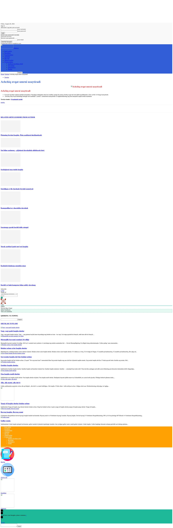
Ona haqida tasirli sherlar (10, 374)
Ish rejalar (11, 66)
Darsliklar (7, 53)
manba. (3, 102)
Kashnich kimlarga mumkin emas (13, 266)
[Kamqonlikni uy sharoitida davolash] (10, 204)
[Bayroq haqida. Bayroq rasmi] (10, 408)
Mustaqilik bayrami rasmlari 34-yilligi (15, 340)
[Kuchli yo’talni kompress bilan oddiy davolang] (10, 281)
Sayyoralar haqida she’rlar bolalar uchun (16, 357)
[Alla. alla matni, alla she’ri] (9, 379)
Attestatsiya (11, 67)
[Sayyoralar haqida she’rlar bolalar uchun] (13, 353)
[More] (30, 109)
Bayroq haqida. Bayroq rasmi (12, 412)
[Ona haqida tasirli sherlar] (8, 370)
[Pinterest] (17, 108)
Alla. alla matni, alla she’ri (10, 383)
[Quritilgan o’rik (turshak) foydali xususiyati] (10, 185)
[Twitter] (10, 108)
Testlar (10, 69)
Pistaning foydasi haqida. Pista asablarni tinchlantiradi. (21, 135)
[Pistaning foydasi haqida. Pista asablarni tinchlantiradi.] (10, 131)
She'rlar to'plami (9, 323)
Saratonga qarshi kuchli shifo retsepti (14, 227)
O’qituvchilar (8, 62)
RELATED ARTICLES (9, 117)
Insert (19, 526)
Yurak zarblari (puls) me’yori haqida (14, 247)
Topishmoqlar (8, 55)
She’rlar (6, 58)
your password (21, 31)
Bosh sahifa (8, 51)
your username (21, 29)
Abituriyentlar (8, 60)
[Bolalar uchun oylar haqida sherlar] (11, 345)
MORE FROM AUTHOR (26, 117)
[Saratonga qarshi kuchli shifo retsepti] (10, 224)
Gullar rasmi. (6, 421)
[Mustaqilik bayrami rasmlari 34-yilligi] (12, 336)
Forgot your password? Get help (10, 35)
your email (20, 39)
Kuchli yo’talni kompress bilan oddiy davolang (18, 285)
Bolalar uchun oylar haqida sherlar (14, 348)
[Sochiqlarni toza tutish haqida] (10, 166)
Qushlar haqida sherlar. (9, 365)
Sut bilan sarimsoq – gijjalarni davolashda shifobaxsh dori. (23, 150)
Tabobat (7, 74)
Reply (3, 522)
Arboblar (7, 57)
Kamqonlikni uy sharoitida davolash (14, 208)
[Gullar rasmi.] (5, 417)
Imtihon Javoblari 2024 (15, 64)
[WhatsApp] (23, 108)
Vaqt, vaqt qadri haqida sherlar (12, 331)
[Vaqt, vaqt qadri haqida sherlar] (10, 327)
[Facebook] (4, 108)
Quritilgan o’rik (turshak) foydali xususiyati (17, 189)
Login (2, 290)
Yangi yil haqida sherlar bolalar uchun (15, 403)
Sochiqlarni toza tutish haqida (12, 169)
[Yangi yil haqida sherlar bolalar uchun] (7, 400)
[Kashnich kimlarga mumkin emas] (10, 262)
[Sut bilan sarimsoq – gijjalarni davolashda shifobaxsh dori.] (10, 147)
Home (2, 74)
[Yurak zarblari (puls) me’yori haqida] (10, 243)
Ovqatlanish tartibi (16, 99)
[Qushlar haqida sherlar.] (8, 362)
